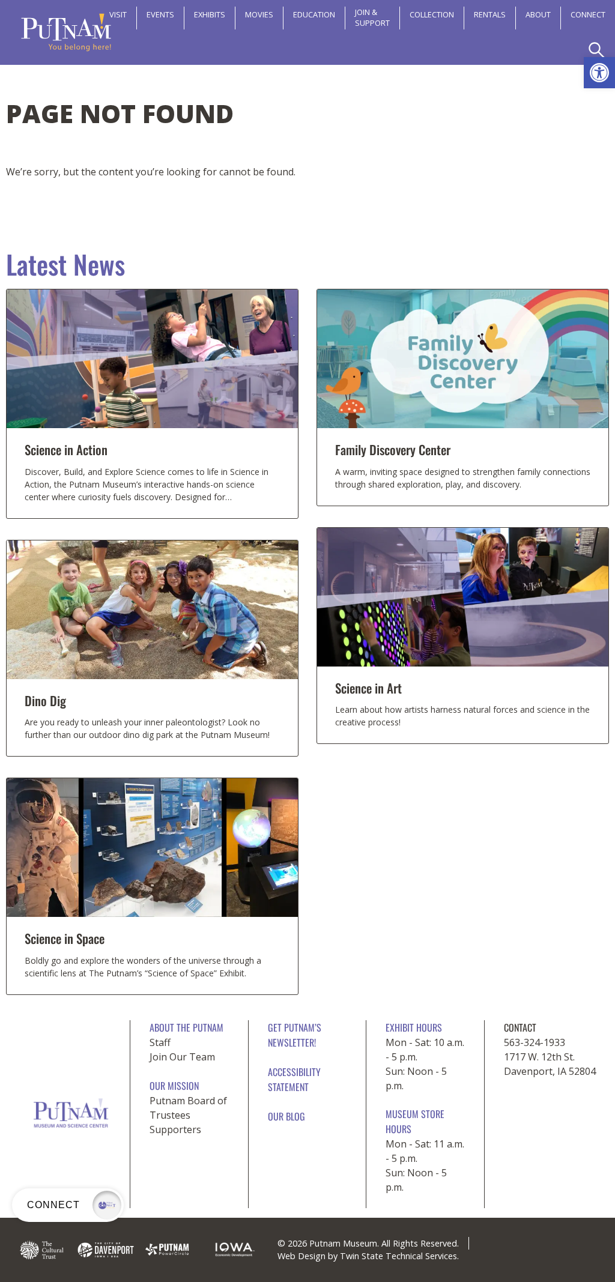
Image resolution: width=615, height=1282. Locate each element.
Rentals (490, 14)
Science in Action (66, 449)
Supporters (175, 1129)
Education (314, 14)
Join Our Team (182, 1056)
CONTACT (520, 1027)
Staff (160, 1042)
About (538, 14)
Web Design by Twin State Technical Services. (368, 1256)
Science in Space (65, 938)
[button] (599, 72)
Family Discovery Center (392, 449)
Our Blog (286, 1116)
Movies (259, 14)
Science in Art (368, 688)
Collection (432, 14)
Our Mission (174, 1085)
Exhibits (209, 14)
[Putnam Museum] (66, 32)
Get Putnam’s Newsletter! (294, 1035)
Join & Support (372, 17)
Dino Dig (45, 700)
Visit (118, 14)
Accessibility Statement (294, 1079)
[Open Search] (597, 50)
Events (160, 14)
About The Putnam (186, 1027)
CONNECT (588, 14)
